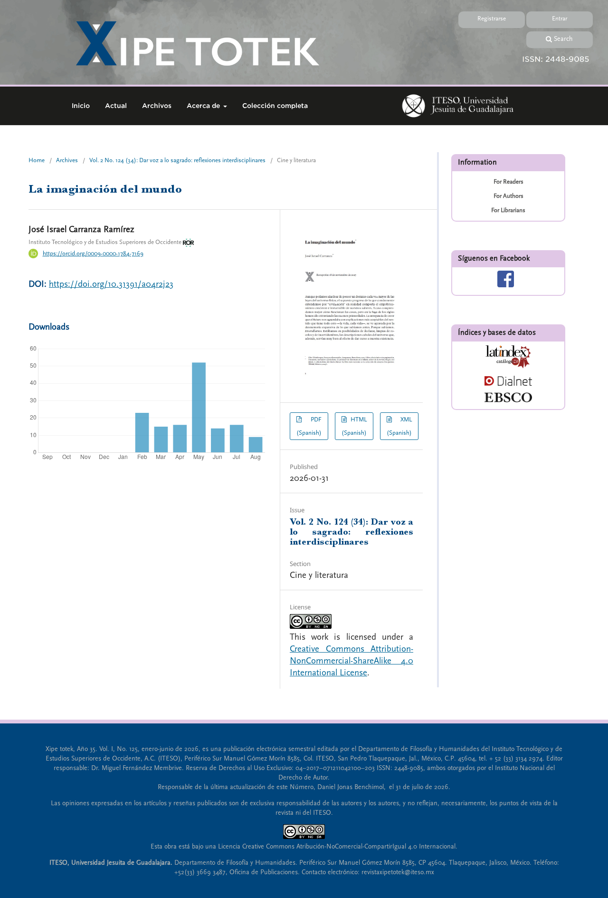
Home (36, 160)
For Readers (508, 181)
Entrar (559, 18)
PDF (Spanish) (309, 426)
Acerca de (204, 105)
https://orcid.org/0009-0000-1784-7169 (93, 253)
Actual (116, 105)
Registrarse (491, 18)
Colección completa (275, 105)
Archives (67, 160)
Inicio (81, 105)
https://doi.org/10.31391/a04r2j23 (111, 284)
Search (563, 39)
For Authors (508, 196)
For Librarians (508, 210)
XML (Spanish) (399, 426)
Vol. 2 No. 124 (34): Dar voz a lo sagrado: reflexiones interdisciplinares (177, 160)
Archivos (156, 105)
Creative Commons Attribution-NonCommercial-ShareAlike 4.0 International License (351, 661)
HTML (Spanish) (354, 426)
